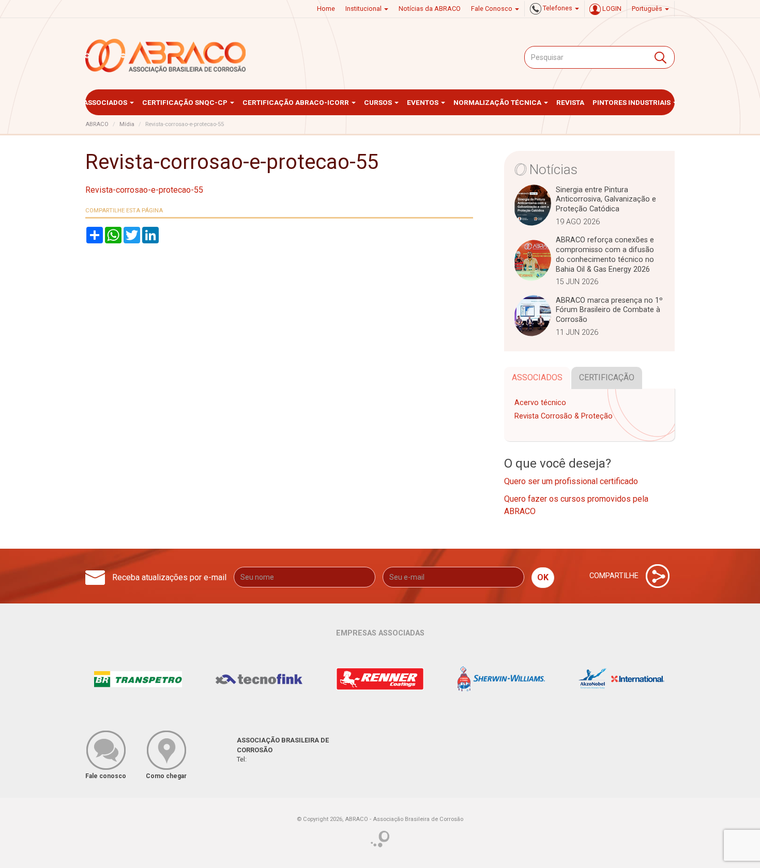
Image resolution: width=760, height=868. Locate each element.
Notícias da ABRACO (430, 8)
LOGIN (611, 8)
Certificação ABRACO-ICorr (296, 102)
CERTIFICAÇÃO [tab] (606, 377)
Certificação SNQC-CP (185, 102)
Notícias (553, 169)
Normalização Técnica (498, 102)
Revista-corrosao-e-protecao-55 (144, 190)
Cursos (378, 102)
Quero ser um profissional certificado (571, 481)
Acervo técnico (540, 402)
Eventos (423, 102)
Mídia (126, 124)
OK (543, 577)
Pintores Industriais (632, 102)
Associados (106, 102)
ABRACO (97, 124)
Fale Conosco (492, 8)
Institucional (364, 8)
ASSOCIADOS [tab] (537, 377)
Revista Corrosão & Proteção (563, 416)
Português (648, 8)
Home (326, 8)
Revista (570, 102)
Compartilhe (615, 575)
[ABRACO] (166, 55)
